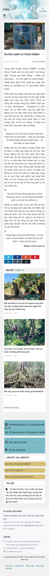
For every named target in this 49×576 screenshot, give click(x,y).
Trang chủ (8, 566)
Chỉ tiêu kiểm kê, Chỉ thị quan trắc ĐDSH (27, 432)
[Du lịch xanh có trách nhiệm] (24, 36)
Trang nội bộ (19, 566)
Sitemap (8, 568)
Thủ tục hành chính (17, 450)
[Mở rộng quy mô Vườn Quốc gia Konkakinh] (24, 374)
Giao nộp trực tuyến (18, 442)
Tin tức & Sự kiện (38, 62)
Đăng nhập (30, 566)
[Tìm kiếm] (45, 15)
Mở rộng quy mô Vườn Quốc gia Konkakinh (24, 391)
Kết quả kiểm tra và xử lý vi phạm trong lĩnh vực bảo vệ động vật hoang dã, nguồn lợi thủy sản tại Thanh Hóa (23, 306)
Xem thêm (13, 502)
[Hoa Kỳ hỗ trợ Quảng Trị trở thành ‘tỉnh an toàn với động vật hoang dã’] (24, 332)
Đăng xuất (40, 566)
